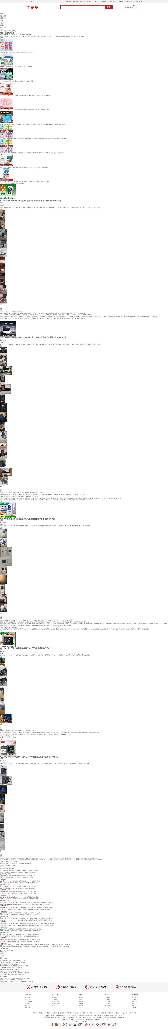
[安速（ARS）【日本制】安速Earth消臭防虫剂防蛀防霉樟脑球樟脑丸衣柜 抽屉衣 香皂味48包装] (6, 174)
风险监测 (103, 1013)
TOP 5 (1, 867)
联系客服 (27, 1007)
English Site (125, 1013)
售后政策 (107, 997)
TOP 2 (1, 501)
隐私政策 (110, 1013)
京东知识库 (3, 15)
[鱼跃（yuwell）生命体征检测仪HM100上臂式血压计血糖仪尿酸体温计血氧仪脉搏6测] (8, 328)
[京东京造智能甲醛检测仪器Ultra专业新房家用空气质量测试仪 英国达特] (19, 870)
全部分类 (2, 13)
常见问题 (27, 1003)
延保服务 (134, 1001)
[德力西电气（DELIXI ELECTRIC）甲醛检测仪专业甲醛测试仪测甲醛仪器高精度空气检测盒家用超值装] (27, 923)
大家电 (27, 1005)
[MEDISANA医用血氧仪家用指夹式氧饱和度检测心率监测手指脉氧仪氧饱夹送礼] (8, 192)
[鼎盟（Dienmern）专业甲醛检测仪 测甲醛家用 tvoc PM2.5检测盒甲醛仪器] (20, 881)
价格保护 (107, 999)
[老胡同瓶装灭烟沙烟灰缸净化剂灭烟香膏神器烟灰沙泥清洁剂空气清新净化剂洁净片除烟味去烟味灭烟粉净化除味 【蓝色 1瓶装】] (6, 117)
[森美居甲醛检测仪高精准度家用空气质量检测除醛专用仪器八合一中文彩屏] (20, 913)
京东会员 (97, 1)
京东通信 (134, 1005)
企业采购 (104, 1)
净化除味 (6, 31)
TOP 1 (1, 320)
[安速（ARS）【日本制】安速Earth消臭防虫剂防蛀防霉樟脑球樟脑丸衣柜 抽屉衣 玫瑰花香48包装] (6, 88)
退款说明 (107, 1001)
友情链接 (82, 1013)
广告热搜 (15, 981)
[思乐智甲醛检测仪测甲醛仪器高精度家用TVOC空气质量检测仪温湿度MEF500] (21, 934)
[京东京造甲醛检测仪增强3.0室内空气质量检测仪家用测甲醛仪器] (17, 875)
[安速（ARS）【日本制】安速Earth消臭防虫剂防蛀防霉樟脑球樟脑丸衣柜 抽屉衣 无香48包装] (6, 160)
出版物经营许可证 (72, 1017)
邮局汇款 (81, 1003)
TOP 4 (1, 739)
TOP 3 (1, 630)
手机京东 (112, 1)
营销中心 (68, 1013)
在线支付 (81, 999)
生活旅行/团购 (28, 1001)
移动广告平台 (3, 981)
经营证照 (105, 1019)
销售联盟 (89, 1013)
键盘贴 (2, 24)
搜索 (108, 7)
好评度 (4, 204)
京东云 (91, 1021)
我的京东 (89, 1)
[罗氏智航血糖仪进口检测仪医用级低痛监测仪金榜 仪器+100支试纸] (18, 886)
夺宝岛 (134, 997)
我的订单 (82, 1)
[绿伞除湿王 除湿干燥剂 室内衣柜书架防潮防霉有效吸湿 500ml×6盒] (6, 45)
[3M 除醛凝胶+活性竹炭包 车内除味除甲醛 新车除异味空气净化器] (6, 59)
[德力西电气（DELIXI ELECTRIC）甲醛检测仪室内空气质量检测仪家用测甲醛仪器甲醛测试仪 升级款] (27, 918)
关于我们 (34, 1013)
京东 (38, 8)
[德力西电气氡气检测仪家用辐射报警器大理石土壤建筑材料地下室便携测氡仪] (20, 929)
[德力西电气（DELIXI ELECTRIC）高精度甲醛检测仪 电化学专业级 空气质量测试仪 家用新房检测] (26, 907)
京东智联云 (10, 981)
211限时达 (54, 999)
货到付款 (81, 997)
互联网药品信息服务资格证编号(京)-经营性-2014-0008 (91, 1015)
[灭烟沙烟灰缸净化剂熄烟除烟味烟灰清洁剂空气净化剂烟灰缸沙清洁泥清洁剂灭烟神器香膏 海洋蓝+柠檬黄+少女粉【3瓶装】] (6, 145)
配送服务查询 (55, 1001)
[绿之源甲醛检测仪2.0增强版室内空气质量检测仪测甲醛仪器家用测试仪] (8, 510)
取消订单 (107, 1005)
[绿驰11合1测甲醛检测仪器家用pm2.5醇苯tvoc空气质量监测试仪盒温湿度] (19, 897)
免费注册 (75, 1)
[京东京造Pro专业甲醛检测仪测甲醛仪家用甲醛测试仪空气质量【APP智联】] (8, 748)
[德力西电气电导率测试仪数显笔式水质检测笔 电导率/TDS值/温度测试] (18, 891)
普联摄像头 (3, 18)
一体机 (2, 20)
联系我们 (41, 1013)
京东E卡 (134, 1003)
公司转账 (81, 1005)
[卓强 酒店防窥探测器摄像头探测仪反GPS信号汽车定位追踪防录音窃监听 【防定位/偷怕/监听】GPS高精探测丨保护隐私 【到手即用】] (35, 945)
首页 (1, 31)
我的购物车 (130, 7)
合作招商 (55, 1013)
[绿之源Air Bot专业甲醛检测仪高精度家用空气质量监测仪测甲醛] (8, 639)
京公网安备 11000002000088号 (56, 1015)
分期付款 (81, 1001)
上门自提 (54, 997)
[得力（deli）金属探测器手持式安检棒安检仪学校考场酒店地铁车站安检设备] (20, 939)
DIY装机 (134, 999)
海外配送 (54, 1005)
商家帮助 (62, 1013)
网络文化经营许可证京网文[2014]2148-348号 (90, 1017)
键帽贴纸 (2, 25)
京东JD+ (134, 1007)
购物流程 (27, 997)
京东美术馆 (3, 27)
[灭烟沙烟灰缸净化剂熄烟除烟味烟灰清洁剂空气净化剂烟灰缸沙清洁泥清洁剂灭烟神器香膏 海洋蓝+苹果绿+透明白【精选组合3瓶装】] (6, 131)
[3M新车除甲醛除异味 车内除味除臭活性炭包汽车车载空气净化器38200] (6, 73)
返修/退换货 (108, 1003)
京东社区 (96, 1013)
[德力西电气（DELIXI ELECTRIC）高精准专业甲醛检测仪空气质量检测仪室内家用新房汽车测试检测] (26, 902)
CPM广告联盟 (29, 981)
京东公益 (117, 1013)
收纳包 (2, 22)
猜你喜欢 (2, 38)
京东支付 (85, 1021)
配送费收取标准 (56, 1003)
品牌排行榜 (3, 17)
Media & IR (133, 1013)
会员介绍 (27, 999)
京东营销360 (21, 981)
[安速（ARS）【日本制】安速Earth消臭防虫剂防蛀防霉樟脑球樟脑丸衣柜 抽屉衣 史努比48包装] (6, 102)
